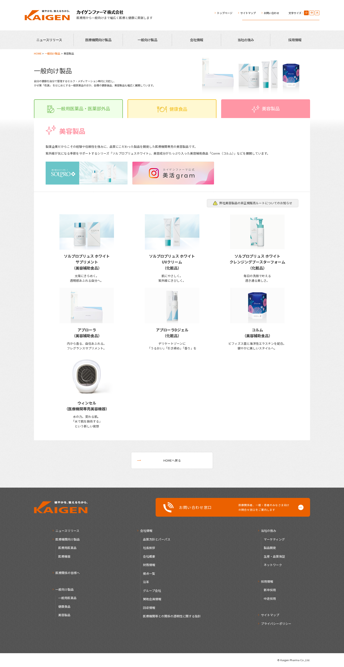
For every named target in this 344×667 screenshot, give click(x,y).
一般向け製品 (147, 39)
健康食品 (64, 606)
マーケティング (274, 539)
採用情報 (294, 39)
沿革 (146, 582)
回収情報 (149, 607)
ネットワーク (273, 565)
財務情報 (149, 565)
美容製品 (64, 615)
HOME (37, 53)
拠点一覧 (149, 573)
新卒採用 (270, 590)
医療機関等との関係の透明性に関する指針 (172, 616)
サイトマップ (248, 13)
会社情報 (196, 39)
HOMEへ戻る (172, 460)
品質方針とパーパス (156, 539)
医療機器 (64, 556)
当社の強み (246, 39)
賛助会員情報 (152, 599)
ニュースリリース (49, 39)
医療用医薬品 (67, 547)
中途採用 (270, 598)
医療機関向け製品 (98, 39)
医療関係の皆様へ (67, 573)
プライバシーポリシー (276, 623)
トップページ (224, 13)
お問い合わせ (271, 13)
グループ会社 (152, 590)
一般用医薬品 (67, 598)
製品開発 (270, 547)
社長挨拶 (149, 547)
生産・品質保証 (274, 556)
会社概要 (149, 556)
